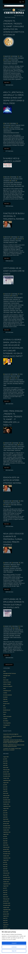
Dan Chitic (8, 184)
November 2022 (6, 853)
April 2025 (5, 791)
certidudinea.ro (6, 301)
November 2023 (6, 827)
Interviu (5, 383)
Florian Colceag (14, 61)
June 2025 (5, 787)
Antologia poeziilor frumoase (9, 673)
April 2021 (5, 894)
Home (15, 15)
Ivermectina (19, 306)
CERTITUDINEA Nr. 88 (18, 182)
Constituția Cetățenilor (7, 61)
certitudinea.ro (6, 129)
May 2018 (5, 920)
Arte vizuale (5, 679)
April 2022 (5, 868)
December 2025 (6, 774)
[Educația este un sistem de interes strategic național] (7, 485)
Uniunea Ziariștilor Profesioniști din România (11, 132)
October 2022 (6, 855)
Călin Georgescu (6, 379)
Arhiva (21, 56)
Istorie (4, 707)
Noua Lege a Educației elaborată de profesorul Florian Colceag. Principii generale (13, 539)
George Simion (21, 381)
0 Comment (7, 59)
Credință (5, 692)
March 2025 (5, 793)
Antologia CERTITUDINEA (8, 629)
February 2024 (6, 821)
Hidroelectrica (14, 306)
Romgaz (11, 312)
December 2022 (6, 851)
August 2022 (5, 860)
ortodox (22, 129)
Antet (4, 671)
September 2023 (6, 832)
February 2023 (6, 847)
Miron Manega (14, 56)
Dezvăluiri (21, 236)
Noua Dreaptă (11, 186)
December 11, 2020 (8, 500)
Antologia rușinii (6, 675)
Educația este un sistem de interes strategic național (12, 480)
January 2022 (6, 875)
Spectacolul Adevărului (7, 130)
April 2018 (5, 922)
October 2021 (6, 881)
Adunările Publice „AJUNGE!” (8, 182)
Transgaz (18, 312)
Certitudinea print (7, 178)
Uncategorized (6, 725)
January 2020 (6, 914)
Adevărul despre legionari (18, 297)
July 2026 (5, 759)
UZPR (22, 312)
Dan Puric (11, 631)
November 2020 (6, 905)
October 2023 (6, 830)
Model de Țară (11, 242)
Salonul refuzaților (7, 716)
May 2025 (5, 789)
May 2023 (5, 840)
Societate (15, 58)
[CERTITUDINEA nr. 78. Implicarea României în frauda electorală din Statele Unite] (7, 610)
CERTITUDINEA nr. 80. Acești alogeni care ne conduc (13, 271)
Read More (6, 82)
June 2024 (5, 812)
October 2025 (6, 778)
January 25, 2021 (8, 293)
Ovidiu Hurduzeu (18, 186)
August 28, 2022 (7, 56)
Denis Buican (11, 305)
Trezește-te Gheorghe (7, 63)
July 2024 (5, 810)
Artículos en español (7, 686)
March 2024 (5, 819)
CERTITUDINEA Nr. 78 (19, 629)
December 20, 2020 (8, 442)
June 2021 (5, 890)
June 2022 (5, 864)
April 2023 (5, 843)
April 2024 (5, 817)
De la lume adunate (7, 125)
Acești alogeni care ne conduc (8, 297)
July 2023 (5, 836)
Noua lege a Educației (7, 506)
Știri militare (5, 720)
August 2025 (5, 782)
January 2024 (6, 823)
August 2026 (5, 756)
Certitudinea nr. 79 (13, 379)
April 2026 (5, 765)
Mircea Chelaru (6, 308)
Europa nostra (18, 125)
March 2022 (5, 871)
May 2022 (5, 866)
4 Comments (20, 238)
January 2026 (6, 771)
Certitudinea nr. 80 (12, 301)
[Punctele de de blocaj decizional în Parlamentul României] (7, 221)
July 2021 (5, 888)
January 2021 (6, 901)
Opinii (11, 238)
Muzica (4, 712)
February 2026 (6, 769)
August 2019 (5, 916)
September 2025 (6, 780)
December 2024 (6, 799)
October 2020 (6, 907)
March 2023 (5, 845)
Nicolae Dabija (12, 310)
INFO (11, 178)
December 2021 (6, 877)
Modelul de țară (11, 58)
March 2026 (5, 767)
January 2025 (6, 797)
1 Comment (7, 127)
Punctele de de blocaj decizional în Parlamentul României (13, 216)
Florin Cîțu (5, 306)
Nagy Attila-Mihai (6, 310)
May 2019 (5, 918)
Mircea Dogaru (19, 184)
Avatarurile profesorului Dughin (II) (10, 734)
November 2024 (6, 802)
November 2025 (6, 776)
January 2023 (6, 849)
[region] (14, 941)
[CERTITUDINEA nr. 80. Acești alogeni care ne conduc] (8, 276)
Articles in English (7, 684)
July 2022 (5, 862)
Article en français (7, 682)
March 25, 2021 (7, 236)
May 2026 (5, 763)
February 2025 (6, 795)
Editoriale (5, 699)
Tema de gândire (21, 58)
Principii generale (10, 572)
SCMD (23, 186)
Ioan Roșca (19, 633)
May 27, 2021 (7, 176)
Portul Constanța (6, 312)
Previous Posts (9, 664)
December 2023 (6, 825)
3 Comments (13, 180)
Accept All (14, 943)
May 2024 (5, 815)
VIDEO (4, 727)
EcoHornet (11, 381)
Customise (14, 947)
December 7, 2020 (8, 626)
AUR (18, 377)
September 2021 (6, 883)
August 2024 (5, 808)
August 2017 (5, 924)
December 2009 (6, 929)
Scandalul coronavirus (17, 637)
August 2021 (5, 886)
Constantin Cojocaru (14, 59)
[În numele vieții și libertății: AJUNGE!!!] (7, 164)
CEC (19, 299)
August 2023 (5, 834)
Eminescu (15, 305)
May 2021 (5, 892)
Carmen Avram (15, 299)
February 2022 (6, 873)
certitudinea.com (17, 127)
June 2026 (5, 761)
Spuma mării (6, 639)
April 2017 (5, 927)
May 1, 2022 (7, 123)
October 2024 (6, 804)
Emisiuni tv (5, 58)
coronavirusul (6, 305)
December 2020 (6, 903)
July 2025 (5, 784)
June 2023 (5, 838)
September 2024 (6, 806)
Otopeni (20, 310)
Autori (4, 688)
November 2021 (6, 879)
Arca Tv (12, 127)
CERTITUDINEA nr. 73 (15, 566)
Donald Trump (16, 631)
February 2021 (6, 899)
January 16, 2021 (8, 374)
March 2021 (5, 896)
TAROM (15, 312)
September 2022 (6, 858)
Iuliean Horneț (9, 383)
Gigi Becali (9, 306)
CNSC (5, 184)
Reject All (14, 951)
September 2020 (6, 909)
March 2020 (5, 911)
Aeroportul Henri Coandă (8, 299)
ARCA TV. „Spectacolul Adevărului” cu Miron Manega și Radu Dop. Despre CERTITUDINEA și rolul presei (13, 97)
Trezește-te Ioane (14, 63)
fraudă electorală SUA (13, 633)
